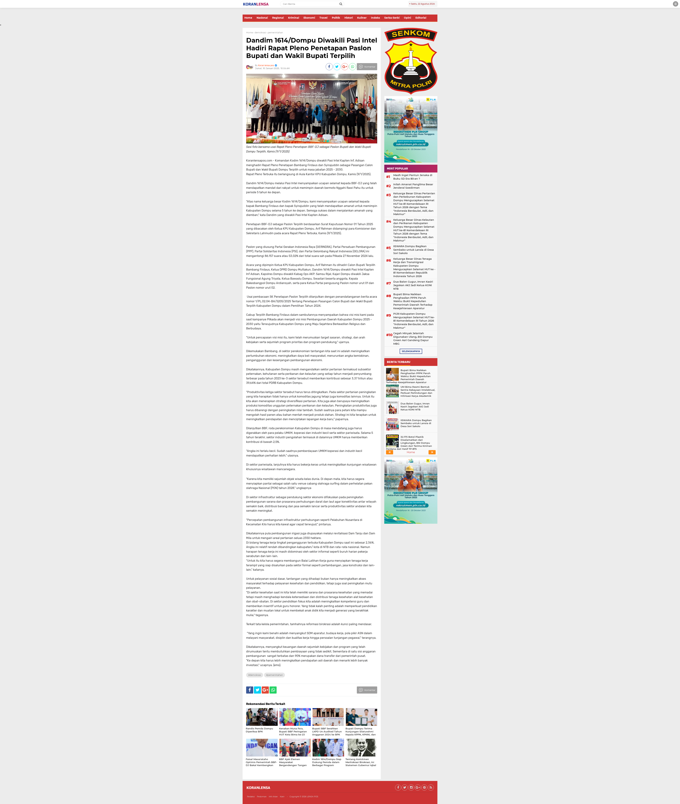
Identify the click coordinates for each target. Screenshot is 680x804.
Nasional (262, 17)
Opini (407, 17)
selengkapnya (411, 351)
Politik (336, 17)
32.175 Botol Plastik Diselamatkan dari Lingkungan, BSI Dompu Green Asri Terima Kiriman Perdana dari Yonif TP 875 (409, 442)
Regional (278, 17)
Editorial (420, 17)
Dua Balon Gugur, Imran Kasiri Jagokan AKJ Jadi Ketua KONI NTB (413, 285)
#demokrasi (254, 675)
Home (248, 17)
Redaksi (251, 796)
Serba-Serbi (392, 17)
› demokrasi (259, 32)
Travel (323, 17)
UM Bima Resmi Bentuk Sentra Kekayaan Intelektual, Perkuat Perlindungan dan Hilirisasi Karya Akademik (418, 391)
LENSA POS (312, 796)
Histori (348, 17)
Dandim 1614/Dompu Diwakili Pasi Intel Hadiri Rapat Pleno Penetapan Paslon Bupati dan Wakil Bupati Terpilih (311, 47)
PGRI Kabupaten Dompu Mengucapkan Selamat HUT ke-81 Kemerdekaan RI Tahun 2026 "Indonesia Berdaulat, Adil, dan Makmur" (414, 320)
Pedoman (262, 796)
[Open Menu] (675, 4)
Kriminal (293, 17)
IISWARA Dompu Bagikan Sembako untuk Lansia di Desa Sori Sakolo (413, 250)
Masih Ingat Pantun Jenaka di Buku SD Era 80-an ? (412, 177)
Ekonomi (309, 17)
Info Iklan (273, 796)
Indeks (375, 17)
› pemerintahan (275, 32)
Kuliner (362, 17)
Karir (282, 796)
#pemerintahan (274, 675)
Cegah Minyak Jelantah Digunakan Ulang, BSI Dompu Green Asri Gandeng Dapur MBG (413, 338)
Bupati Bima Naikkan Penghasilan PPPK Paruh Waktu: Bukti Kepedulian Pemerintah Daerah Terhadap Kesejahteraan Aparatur (412, 301)
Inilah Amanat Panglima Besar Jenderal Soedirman (413, 186)
